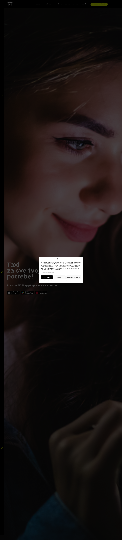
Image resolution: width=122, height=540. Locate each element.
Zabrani (59, 277)
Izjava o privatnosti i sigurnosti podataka (65, 281)
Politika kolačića (48, 281)
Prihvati (47, 277)
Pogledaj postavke (73, 277)
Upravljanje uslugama (48, 272)
